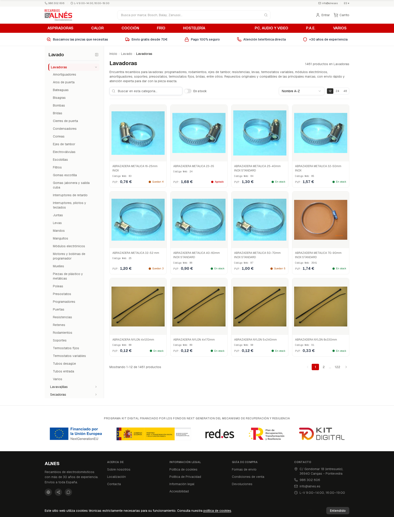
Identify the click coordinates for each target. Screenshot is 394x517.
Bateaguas (61, 90)
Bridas (57, 113)
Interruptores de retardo (70, 195)
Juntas (58, 215)
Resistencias (62, 317)
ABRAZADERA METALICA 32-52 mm (135, 253)
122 (337, 367)
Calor (97, 28)
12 (330, 91)
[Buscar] (265, 15)
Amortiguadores (64, 74)
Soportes (60, 340)
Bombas (59, 105)
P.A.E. (310, 28)
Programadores (64, 302)
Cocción (130, 28)
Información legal (181, 484)
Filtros (57, 167)
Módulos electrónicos (69, 246)
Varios (340, 28)
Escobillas (60, 160)
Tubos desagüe (64, 364)
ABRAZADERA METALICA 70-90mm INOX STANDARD (318, 255)
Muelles (58, 266)
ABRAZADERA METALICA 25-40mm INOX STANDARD (257, 168)
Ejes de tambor (64, 144)
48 (345, 91)
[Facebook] (48, 492)
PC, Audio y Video (271, 28)
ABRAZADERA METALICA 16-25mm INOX (135, 168)
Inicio (113, 54)
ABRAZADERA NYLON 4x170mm (194, 339)
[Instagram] (58, 492)
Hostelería (194, 28)
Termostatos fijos (66, 348)
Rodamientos (62, 333)
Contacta (114, 484)
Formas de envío (244, 469)
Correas (59, 136)
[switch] (188, 91)
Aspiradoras (60, 28)
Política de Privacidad (185, 477)
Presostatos (62, 294)
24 (337, 91)
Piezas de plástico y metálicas (68, 276)
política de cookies (217, 511)
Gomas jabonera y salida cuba (71, 185)
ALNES (52, 463)
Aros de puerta (64, 82)
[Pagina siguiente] (346, 367)
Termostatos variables (69, 356)
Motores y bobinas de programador (69, 256)
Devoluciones (242, 484)
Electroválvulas (64, 152)
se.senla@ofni (330, 3)
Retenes (59, 325)
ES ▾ (346, 3)
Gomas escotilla (65, 175)
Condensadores (65, 129)
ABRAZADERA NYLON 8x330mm (316, 339)
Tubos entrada (63, 371)
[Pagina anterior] (307, 367)
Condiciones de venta (248, 477)
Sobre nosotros (118, 469)
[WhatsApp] (68, 492)
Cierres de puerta (65, 121)
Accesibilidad (179, 491)
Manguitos (60, 238)
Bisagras (59, 98)
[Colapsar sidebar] (96, 54)
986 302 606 (56, 3)
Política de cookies (183, 469)
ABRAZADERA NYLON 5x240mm (255, 339)
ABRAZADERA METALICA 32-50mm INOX (318, 168)
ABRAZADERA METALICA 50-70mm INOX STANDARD (257, 255)
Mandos (59, 231)
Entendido (338, 511)
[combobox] (301, 91)
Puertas (58, 309)
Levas (57, 223)
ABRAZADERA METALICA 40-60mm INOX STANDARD (196, 255)
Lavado (230, 28)
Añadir (140, 157)
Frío (161, 28)
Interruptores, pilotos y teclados (69, 205)
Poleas (58, 286)
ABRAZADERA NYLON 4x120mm (133, 339)
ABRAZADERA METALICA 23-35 (193, 166)
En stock (200, 91)
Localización (116, 477)
